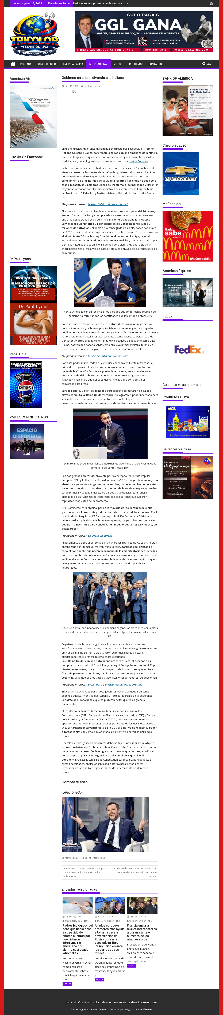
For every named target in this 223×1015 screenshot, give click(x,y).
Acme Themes (144, 1009)
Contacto (155, 64)
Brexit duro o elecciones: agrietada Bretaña (115, 684)
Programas (135, 64)
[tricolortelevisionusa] (13, 63)
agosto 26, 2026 (73, 916)
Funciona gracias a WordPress (88, 1009)
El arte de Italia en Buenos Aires (108, 356)
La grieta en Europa (100, 535)
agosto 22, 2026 (137, 916)
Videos (118, 64)
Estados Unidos (47, 64)
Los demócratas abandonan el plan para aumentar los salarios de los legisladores (84, 872)
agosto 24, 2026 (105, 916)
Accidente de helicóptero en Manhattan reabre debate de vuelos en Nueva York (135, 872)
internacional (99, 857)
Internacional (98, 64)
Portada (26, 64)
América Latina (73, 64)
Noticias (83, 857)
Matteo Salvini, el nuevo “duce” (107, 204)
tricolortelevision (92, 86)
